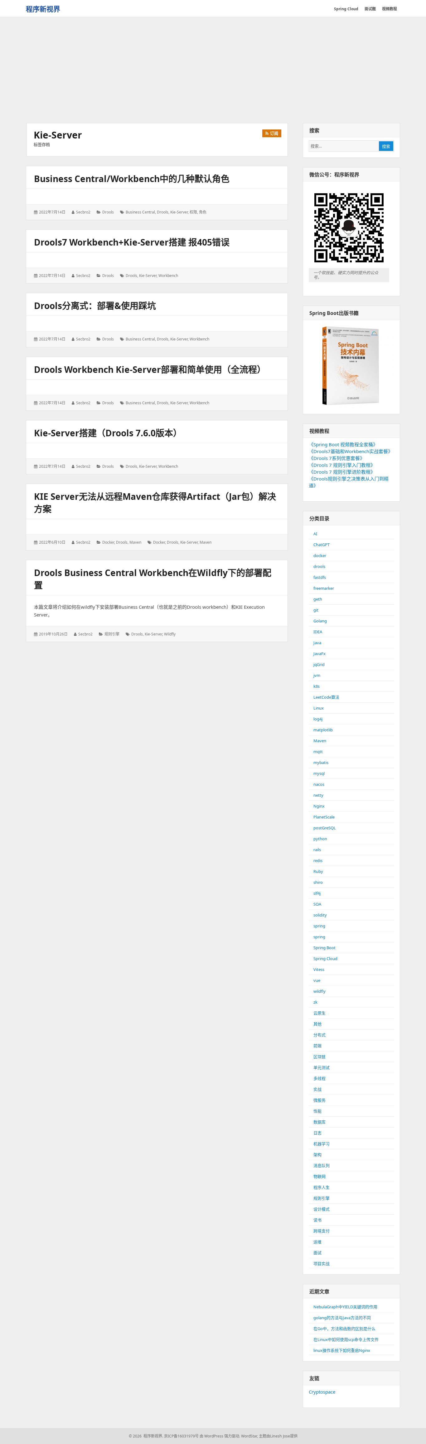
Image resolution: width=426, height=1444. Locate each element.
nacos (318, 784)
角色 (202, 212)
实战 (317, 1089)
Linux (318, 708)
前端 (317, 1045)
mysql (319, 773)
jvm (316, 675)
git (315, 610)
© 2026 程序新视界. (146, 1436)
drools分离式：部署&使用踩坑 (95, 306)
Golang (320, 621)
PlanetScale (324, 817)
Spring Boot (324, 947)
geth (317, 599)
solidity (320, 915)
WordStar (249, 1436)
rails (317, 849)
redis (317, 860)
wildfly (170, 634)
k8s (316, 686)
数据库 (319, 1122)
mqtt (318, 751)
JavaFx (319, 653)
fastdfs (319, 577)
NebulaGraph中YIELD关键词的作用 (345, 1307)
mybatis (320, 762)
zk (315, 1002)
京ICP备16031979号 (181, 1436)
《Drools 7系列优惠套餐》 (337, 458)
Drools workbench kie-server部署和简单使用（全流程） (150, 369)
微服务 (319, 1100)
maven (205, 542)
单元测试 (321, 1067)
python (320, 839)
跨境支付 (321, 1231)
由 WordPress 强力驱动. (220, 1436)
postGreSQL (324, 828)
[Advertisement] (213, 70)
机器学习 (321, 1143)
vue (316, 980)
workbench (168, 275)
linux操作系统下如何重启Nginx (341, 1350)
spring (319, 926)
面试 (317, 1252)
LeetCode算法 (326, 697)
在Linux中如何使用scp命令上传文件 (346, 1339)
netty (318, 795)
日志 (317, 1133)
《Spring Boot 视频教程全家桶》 (343, 444)
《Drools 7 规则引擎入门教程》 (342, 465)
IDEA (317, 632)
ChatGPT (321, 544)
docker (108, 542)
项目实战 (321, 1263)
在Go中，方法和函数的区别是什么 (344, 1328)
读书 (317, 1220)
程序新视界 (43, 8)
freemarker (323, 588)
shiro (318, 882)
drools (108, 212)
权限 (193, 212)
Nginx (319, 806)
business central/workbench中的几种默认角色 (132, 179)
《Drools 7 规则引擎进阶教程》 (342, 472)
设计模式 (321, 1209)
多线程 (319, 1078)
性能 (317, 1111)
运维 (317, 1242)
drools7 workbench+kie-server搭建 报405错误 (132, 242)
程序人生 (321, 1187)
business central (140, 212)
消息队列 (321, 1165)
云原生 (319, 1013)
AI (315, 534)
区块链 (319, 1056)
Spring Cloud (325, 958)
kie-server (179, 212)
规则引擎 (111, 634)
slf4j (317, 893)
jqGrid (319, 664)
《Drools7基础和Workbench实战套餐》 (351, 451)
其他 (317, 1024)
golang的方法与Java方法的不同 (342, 1317)
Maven (135, 542)
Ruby (318, 871)
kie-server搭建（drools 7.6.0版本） (108, 433)
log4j (317, 719)
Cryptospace (322, 1392)
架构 (317, 1154)
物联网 (319, 1176)
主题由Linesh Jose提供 (278, 1436)
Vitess (318, 969)
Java (317, 642)
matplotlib (323, 730)
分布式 (319, 1035)
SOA (317, 904)
